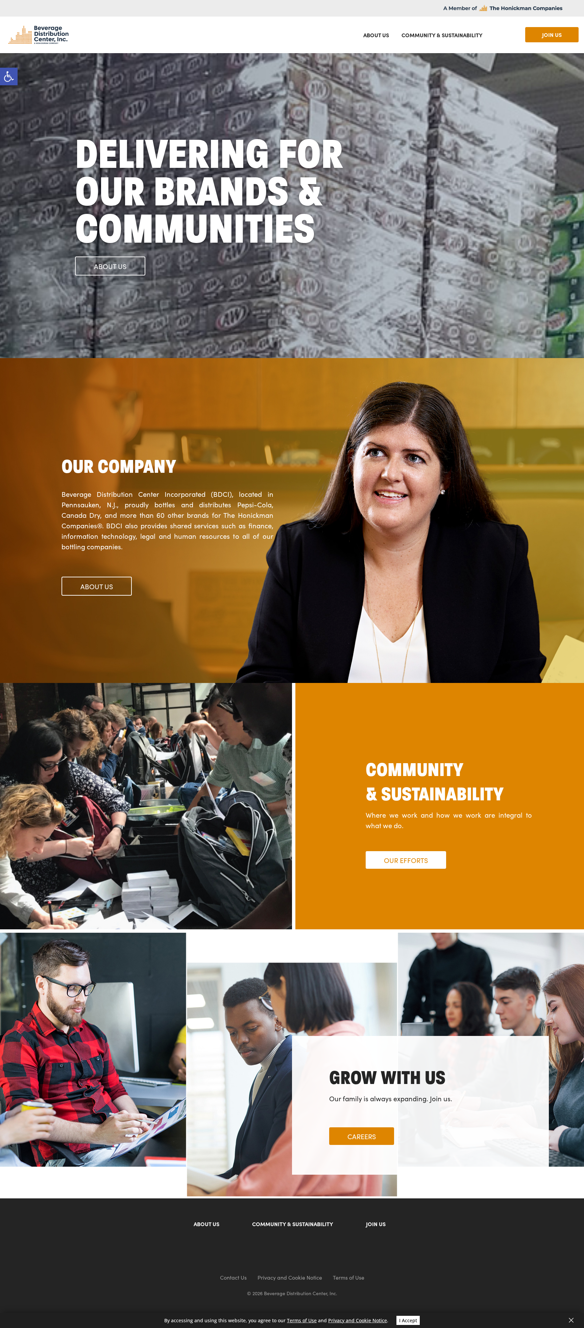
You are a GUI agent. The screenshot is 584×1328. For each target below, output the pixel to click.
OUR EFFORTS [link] (406, 860)
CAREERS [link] (361, 1136)
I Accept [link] (408, 1320)
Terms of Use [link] (348, 1277)
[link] (9, 76)
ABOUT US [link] (110, 266)
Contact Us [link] (233, 1277)
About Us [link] (376, 35)
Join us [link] (552, 34)
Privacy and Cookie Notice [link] (290, 1277)
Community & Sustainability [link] (442, 35)
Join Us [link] (376, 1224)
